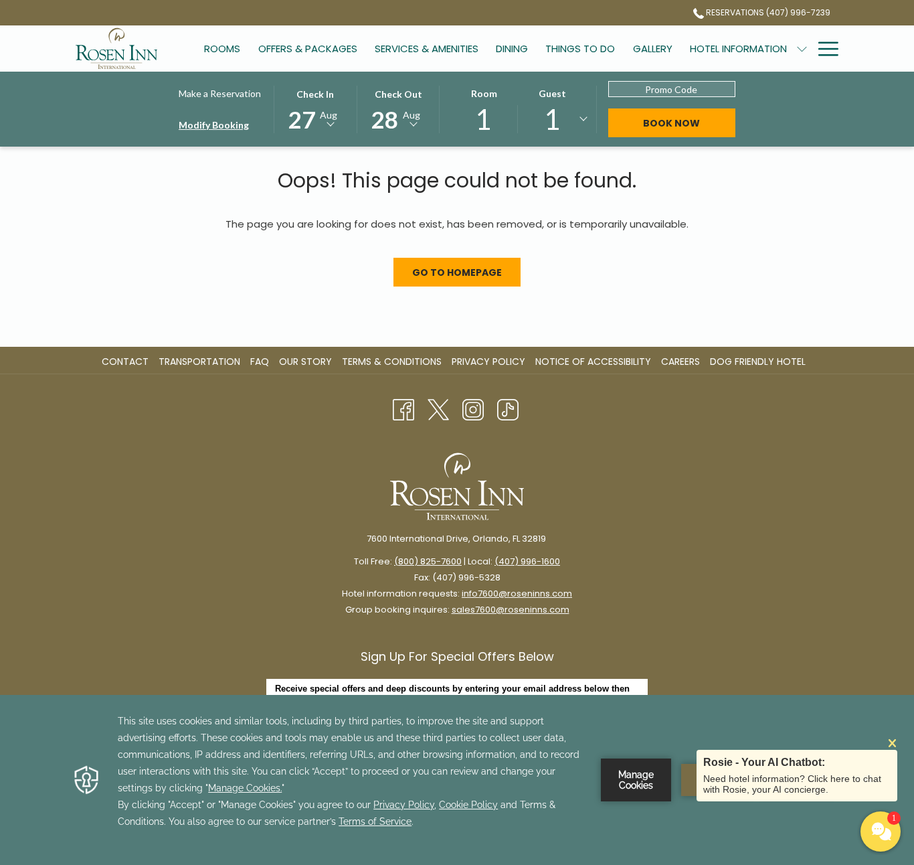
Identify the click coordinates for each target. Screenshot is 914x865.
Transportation (199, 361)
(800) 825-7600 (428, 561)
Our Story (305, 361)
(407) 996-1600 (527, 561)
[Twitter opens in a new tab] (438, 409)
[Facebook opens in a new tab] (403, 409)
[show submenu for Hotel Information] (802, 48)
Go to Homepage (457, 272)
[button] (315, 108)
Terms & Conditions (392, 361)
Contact (125, 361)
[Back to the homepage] (116, 48)
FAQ (259, 361)
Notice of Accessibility (593, 361)
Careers (682, 361)
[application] (457, 780)
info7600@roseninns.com (517, 593)
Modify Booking (214, 125)
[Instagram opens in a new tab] (473, 409)
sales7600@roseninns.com (510, 609)
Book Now (671, 123)
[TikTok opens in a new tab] (508, 409)
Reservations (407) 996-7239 (767, 12)
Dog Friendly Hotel (759, 361)
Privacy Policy (488, 361)
